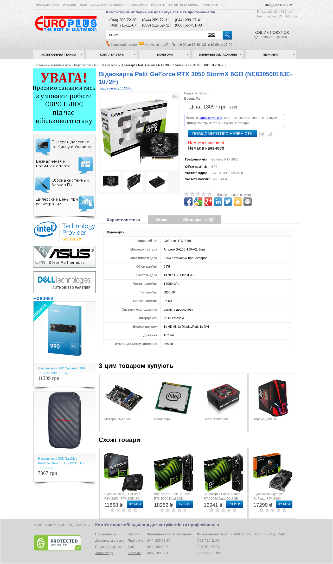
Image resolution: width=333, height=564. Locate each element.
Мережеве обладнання (218, 54)
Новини (69, 4)
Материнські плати (118, 419)
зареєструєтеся (210, 118)
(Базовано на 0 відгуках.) (235, 195)
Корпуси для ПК (265, 419)
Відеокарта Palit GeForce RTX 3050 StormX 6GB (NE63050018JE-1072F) (173, 65)
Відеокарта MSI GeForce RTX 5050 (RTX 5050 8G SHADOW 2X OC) (122, 498)
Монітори (165, 54)
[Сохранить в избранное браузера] (238, 201)
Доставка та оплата (108, 4)
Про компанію (47, 4)
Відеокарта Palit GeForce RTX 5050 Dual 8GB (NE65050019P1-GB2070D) (174, 498)
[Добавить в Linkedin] (218, 201)
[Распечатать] (248, 201)
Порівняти (270, 134)
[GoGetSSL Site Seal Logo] (64, 543)
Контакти (210, 4)
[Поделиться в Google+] (208, 201)
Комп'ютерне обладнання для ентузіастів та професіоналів (160, 12)
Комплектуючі (112, 54)
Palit (199, 98)
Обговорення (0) (198, 219)
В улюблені (262, 134)
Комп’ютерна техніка (58, 54)
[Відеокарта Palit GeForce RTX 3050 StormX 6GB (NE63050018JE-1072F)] (110, 182)
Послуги (158, 4)
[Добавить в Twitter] (228, 201)
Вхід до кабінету (278, 5)
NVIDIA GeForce (105, 65)
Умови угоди (104, 553)
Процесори (162, 419)
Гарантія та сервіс (184, 4)
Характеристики (123, 220)
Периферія (271, 54)
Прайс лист (138, 4)
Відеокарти (82, 65)
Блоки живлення (216, 419)
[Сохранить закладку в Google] (198, 201)
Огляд (161, 219)
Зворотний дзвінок (124, 45)
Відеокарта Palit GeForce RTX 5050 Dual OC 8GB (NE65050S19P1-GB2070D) (224, 498)
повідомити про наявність (222, 133)
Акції (83, 4)
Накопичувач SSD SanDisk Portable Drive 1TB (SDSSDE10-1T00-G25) (61, 463)
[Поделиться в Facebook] (188, 201)
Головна (41, 65)
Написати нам (154, 45)
